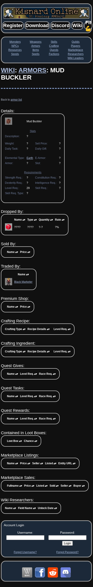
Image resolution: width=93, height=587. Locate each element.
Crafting (54, 45)
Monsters (15, 41)
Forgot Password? (67, 552)
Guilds (75, 41)
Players (75, 45)
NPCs (15, 45)
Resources (15, 50)
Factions (54, 54)
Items (35, 50)
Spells (35, 54)
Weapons (35, 41)
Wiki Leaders (76, 58)
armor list (16, 99)
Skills (54, 41)
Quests (54, 50)
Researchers (76, 54)
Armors (35, 45)
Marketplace (75, 50)
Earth (30, 158)
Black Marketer (23, 281)
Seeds (15, 54)
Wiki (8, 70)
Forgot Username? (25, 552)
